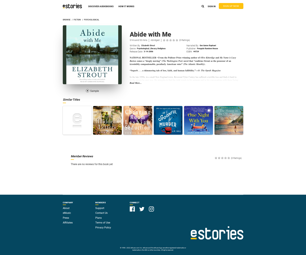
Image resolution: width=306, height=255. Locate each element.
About (66, 208)
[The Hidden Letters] (107, 120)
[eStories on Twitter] (142, 207)
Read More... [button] (136, 83)
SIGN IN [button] (212, 6)
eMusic (67, 212)
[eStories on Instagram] (151, 207)
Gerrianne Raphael (208, 45)
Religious (161, 48)
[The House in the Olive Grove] (229, 120)
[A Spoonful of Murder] (168, 120)
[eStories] (72, 6)
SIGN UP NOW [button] (231, 6)
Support (99, 208)
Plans (98, 217)
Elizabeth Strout (148, 45)
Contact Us (101, 212)
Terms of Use (102, 222)
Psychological (143, 48)
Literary (153, 48)
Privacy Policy (103, 227)
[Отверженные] (77, 120)
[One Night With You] (198, 120)
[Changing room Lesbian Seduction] (137, 120)
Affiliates (68, 222)
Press (66, 217)
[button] (101, 8)
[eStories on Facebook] (132, 207)
